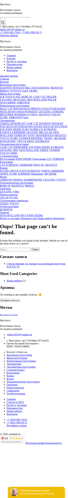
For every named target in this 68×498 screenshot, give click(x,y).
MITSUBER (7, 114)
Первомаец (37, 173)
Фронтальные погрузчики (14, 105)
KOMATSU (43, 87)
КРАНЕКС (37, 138)
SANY (31, 135)
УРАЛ (20, 141)
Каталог (11, 58)
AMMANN (6, 179)
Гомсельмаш (39, 159)
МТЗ (23, 215)
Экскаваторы (7, 120)
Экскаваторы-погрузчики (14, 144)
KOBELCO (36, 129)
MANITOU (57, 87)
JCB (34, 87)
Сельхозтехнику (16, 369)
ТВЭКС (33, 90)
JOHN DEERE (13, 129)
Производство (15, 64)
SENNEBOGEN (45, 135)
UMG (16, 191)
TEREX (44, 150)
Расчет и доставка (17, 61)
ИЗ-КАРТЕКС (8, 141)
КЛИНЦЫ (24, 173)
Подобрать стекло (17, 425)
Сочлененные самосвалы (14, 200)
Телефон (6, 472)
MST (15, 150)
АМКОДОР (23, 102)
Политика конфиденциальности (43, 443)
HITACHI (5, 111)
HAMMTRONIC (33, 179)
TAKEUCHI (7, 123)
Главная (11, 55)
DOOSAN (18, 87)
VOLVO (10, 96)
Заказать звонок (9, 35)
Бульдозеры (6, 162)
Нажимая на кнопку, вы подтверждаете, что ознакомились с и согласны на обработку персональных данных (37, 485)
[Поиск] (3, 23)
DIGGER (51, 96)
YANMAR (24, 138)
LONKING (58, 111)
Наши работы (14, 67)
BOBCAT (26, 96)
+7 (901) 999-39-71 (31, 32)
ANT (18, 96)
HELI (28, 87)
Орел (25, 117)
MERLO (4, 90)
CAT (43, 96)
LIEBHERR (18, 132)
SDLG (34, 114)
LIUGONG (6, 99)
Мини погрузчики (10, 93)
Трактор (4, 212)
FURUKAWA (57, 108)
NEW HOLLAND (37, 99)
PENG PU (39, 165)
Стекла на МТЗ (15, 402)
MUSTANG (19, 99)
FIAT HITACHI (8, 126)
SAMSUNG (20, 135)
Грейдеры (5, 188)
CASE (36, 96)
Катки (3, 176)
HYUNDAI (18, 111)
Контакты (12, 70)
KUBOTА (5, 132)
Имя (2, 468)
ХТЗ (49, 159)
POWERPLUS (22, 114)
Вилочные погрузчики (13, 84)
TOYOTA (15, 90)
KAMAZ (29, 141)
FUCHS (4, 170)
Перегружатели (8, 194)
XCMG (4, 117)
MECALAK (45, 132)
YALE (24, 90)
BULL (3, 108)
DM (15, 108)
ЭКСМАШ (59, 138)
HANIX (38, 126)
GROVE (14, 170)
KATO (26, 129)
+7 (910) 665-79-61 (10, 32)
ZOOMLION (42, 141)
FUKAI (45, 108)
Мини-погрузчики (17, 358)
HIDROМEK (20, 147)
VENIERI (54, 150)
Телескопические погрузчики (16, 182)
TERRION (58, 159)
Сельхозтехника (9, 156)
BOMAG (18, 179)
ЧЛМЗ (13, 153)
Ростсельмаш (7, 159)
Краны (4, 167)
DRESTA (35, 108)
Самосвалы (13, 390)
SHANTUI (45, 114)
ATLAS (4, 197)
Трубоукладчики (9, 206)
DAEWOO (6, 87)
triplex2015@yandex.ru (12, 29)
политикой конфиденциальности (46, 485)
